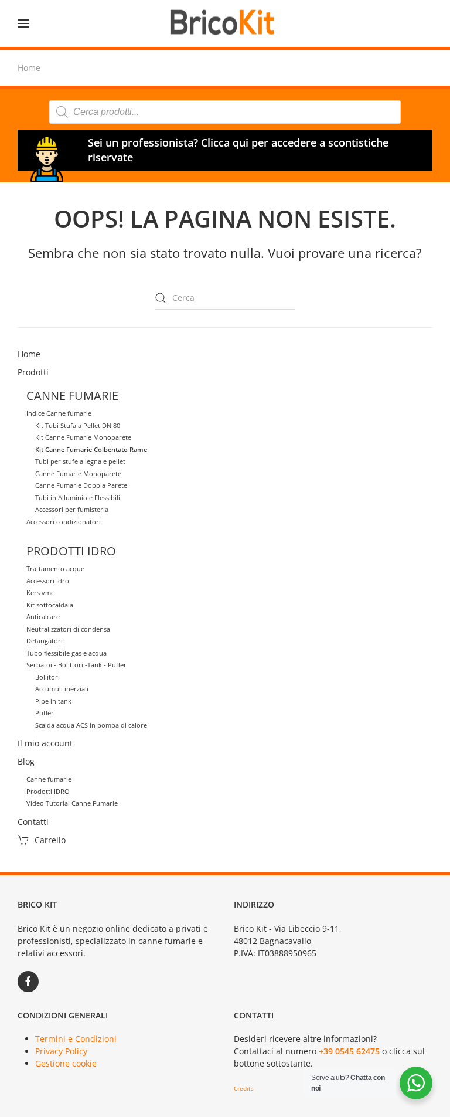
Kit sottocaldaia (49, 604)
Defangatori (44, 640)
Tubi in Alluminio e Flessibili (77, 497)
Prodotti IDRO (48, 791)
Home (29, 353)
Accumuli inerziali (61, 688)
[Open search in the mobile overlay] (225, 112)
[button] (23, 23)
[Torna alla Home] (225, 23)
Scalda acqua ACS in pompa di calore (91, 725)
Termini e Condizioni (76, 1038)
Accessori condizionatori (63, 521)
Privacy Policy (61, 1051)
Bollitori (47, 677)
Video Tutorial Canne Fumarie (72, 803)
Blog (26, 761)
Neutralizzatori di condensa (68, 628)
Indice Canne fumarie (58, 413)
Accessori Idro (47, 580)
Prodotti (33, 372)
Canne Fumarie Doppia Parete (81, 485)
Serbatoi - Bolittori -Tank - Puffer (76, 664)
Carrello (50, 840)
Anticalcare (43, 616)
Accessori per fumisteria (71, 509)
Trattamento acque (55, 568)
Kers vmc (40, 592)
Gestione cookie (66, 1063)
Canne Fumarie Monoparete (78, 473)
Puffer (44, 712)
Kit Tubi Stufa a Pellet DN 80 (77, 425)
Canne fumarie (48, 779)
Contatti (33, 821)
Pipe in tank (53, 701)
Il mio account (45, 743)
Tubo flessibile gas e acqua (66, 653)
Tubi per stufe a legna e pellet (80, 461)
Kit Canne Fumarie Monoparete (83, 437)
